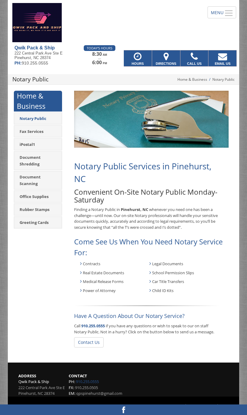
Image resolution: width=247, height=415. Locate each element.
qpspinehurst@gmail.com (99, 393)
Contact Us (89, 342)
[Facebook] (123, 409)
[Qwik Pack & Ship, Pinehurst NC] (123, 22)
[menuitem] (38, 118)
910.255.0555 (93, 326)
